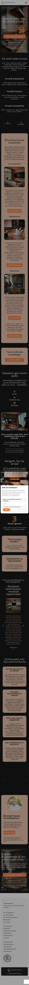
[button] (27, 473)
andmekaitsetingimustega (15, 506)
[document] (14, 492)
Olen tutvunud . (12, 506)
